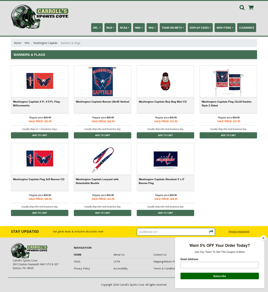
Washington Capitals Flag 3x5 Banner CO (38, 179)
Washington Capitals (45, 43)
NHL (151, 27)
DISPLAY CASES (199, 27)
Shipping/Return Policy (166, 261)
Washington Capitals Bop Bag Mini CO (163, 101)
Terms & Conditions (165, 268)
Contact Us (159, 254)
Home (17, 43)
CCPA (117, 261)
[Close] (263, 238)
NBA (138, 27)
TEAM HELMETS (172, 27)
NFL (96, 27)
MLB (109, 27)
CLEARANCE (246, 27)
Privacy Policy (82, 268)
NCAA (123, 27)
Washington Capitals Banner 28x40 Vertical (102, 101)
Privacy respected (238, 231)
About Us (119, 254)
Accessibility (121, 268)
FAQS (77, 261)
